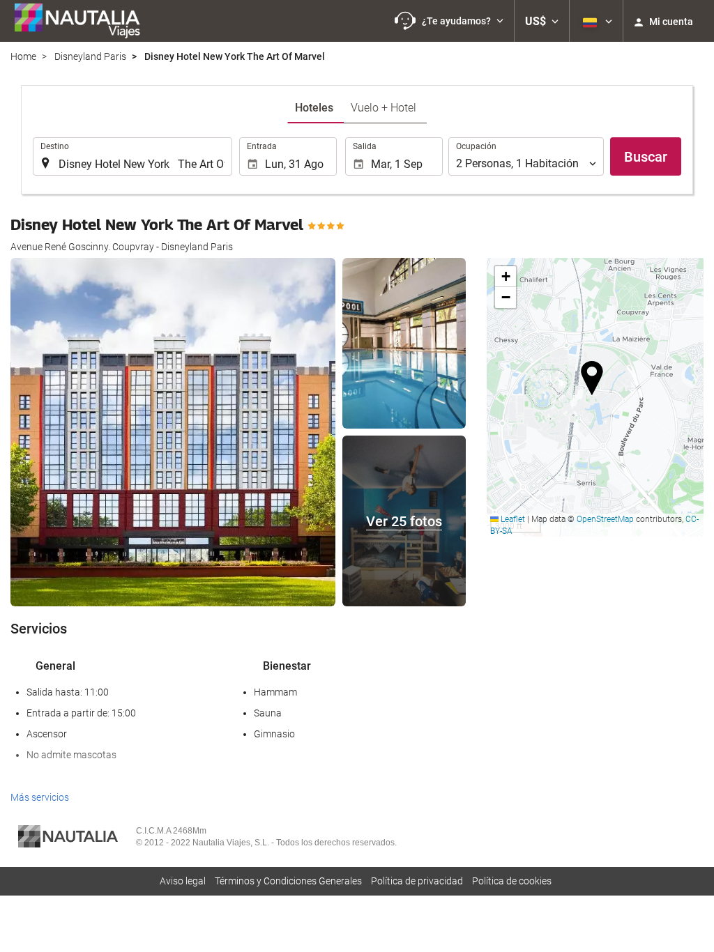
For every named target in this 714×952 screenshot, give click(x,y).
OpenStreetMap (605, 519)
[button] (449, 21)
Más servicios (39, 797)
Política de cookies (512, 880)
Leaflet (512, 519)
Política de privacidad (417, 880)
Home (23, 56)
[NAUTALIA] (83, 21)
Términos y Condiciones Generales (288, 880)
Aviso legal (183, 880)
